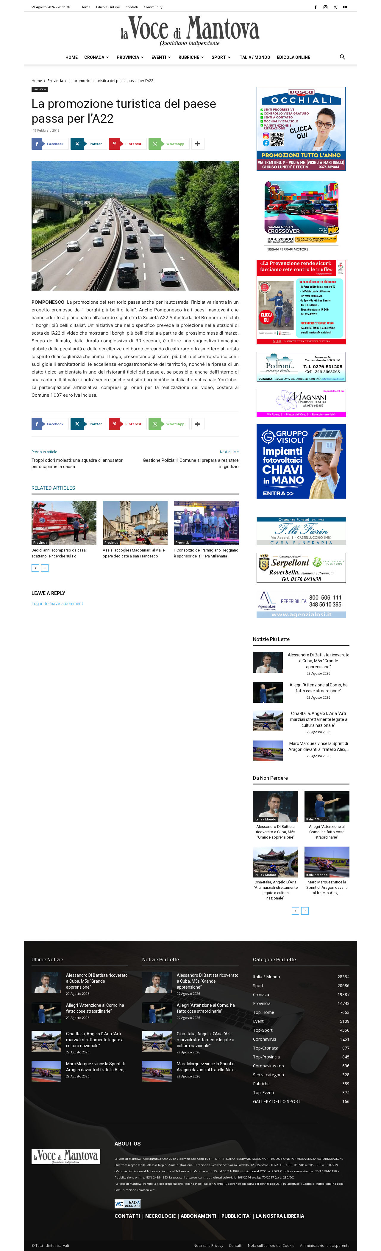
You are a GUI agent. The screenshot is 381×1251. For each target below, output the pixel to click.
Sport (219, 57)
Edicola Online (293, 57)
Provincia (128, 57)
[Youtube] (345, 7)
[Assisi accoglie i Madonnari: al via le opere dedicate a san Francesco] (135, 523)
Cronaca (94, 57)
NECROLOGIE (160, 1216)
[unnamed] (301, 616)
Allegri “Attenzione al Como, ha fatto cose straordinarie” (327, 831)
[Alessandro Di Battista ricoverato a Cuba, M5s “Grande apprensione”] (268, 662)
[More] (197, 144)
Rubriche (189, 57)
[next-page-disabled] (45, 568)
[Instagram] (325, 7)
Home (85, 7)
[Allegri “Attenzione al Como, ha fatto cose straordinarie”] (268, 692)
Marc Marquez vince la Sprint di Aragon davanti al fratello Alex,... (327, 887)
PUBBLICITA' (236, 1216)
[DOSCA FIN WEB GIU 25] (301, 169)
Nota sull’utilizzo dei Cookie (271, 1245)
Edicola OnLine (108, 7)
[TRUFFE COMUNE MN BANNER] (301, 343)
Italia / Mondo (254, 57)
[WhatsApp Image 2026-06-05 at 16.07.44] (301, 251)
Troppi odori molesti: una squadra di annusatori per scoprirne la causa (78, 463)
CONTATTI (127, 1216)
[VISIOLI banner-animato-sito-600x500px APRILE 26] (301, 497)
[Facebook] (315, 7)
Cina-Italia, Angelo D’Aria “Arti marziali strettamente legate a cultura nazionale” (318, 719)
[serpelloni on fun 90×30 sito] (301, 581)
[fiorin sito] (301, 543)
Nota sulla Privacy (208, 1245)
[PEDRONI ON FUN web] (301, 380)
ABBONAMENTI (198, 1216)
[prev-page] (35, 568)
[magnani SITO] (301, 415)
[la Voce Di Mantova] (190, 31)
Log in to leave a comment (57, 603)
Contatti (132, 7)
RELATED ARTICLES (53, 488)
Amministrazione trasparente (324, 1245)
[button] (342, 58)
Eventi (159, 57)
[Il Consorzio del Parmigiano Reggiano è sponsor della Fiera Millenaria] (206, 523)
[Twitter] (335, 7)
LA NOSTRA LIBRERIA (280, 1216)
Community (153, 7)
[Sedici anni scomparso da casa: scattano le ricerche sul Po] (64, 523)
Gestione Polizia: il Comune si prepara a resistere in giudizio (191, 463)
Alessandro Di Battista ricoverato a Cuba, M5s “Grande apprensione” (318, 661)
